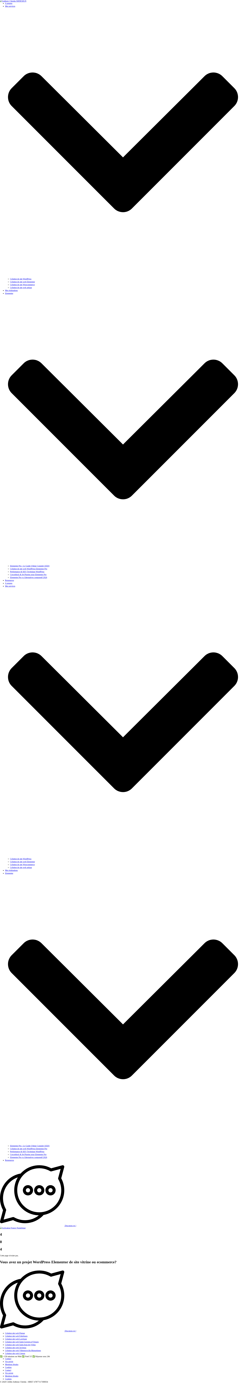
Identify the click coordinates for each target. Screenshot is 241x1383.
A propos (8, 3)
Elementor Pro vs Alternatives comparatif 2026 (28, 577)
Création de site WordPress (20, 279)
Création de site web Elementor (22, 282)
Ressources (9, 580)
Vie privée (9, 1362)
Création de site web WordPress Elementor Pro (28, 569)
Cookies (8, 1367)
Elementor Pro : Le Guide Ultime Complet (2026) (29, 566)
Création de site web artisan (21, 287)
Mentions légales (11, 1364)
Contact (8, 1359)
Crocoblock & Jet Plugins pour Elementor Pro (28, 574)
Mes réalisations (11, 290)
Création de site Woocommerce (22, 285)
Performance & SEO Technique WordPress (27, 572)
